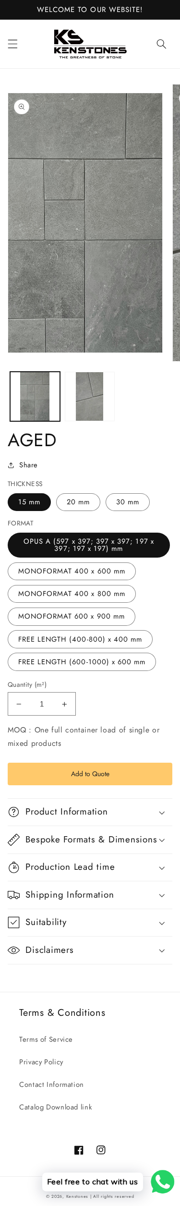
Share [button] (28, 465)
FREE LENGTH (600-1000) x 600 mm (82, 662)
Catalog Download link (55, 1107)
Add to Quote (90, 774)
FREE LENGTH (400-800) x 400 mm (80, 639)
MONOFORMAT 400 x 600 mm (71, 571)
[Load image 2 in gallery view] (90, 397)
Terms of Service (46, 1039)
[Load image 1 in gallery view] (35, 397)
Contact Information (51, 1084)
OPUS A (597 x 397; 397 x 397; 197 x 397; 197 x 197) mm (89, 545)
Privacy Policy (41, 1062)
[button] (12, 44)
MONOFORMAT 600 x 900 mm (71, 616)
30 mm (127, 502)
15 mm (29, 502)
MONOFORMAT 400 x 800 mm (71, 593)
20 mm (78, 502)
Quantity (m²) (27, 684)
